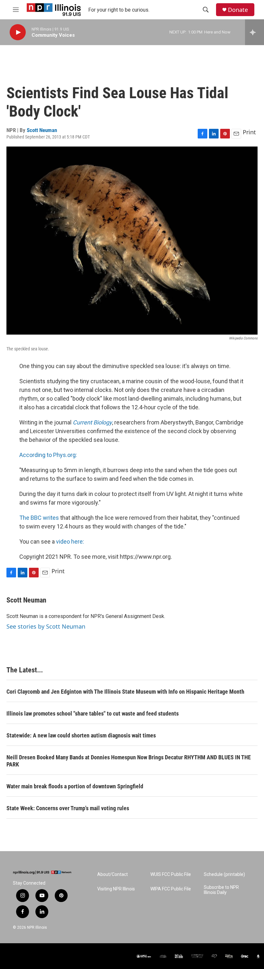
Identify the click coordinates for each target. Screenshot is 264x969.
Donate (238, 9)
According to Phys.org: (48, 454)
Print (249, 132)
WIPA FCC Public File (170, 889)
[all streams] (254, 32)
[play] (18, 32)
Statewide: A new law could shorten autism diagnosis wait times (81, 735)
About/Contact (112, 874)
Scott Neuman (42, 130)
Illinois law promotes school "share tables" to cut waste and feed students (92, 713)
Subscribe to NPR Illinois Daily (221, 890)
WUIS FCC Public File (170, 874)
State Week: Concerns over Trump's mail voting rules (67, 808)
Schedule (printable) (224, 874)
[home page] (42, 872)
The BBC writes (39, 517)
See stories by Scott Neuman (45, 626)
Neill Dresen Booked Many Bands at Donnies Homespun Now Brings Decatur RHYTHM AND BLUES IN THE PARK (128, 761)
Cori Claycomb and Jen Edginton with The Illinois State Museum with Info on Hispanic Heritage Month (125, 691)
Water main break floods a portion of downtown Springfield (74, 786)
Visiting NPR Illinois (116, 889)
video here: (70, 541)
